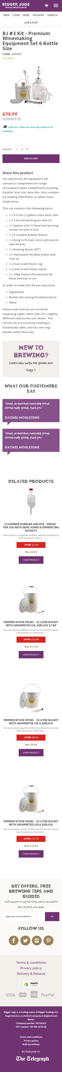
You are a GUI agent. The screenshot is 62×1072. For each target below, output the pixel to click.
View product (31, 560)
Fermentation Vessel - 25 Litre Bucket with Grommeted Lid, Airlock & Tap (31, 624)
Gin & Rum (31, 22)
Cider (16, 15)
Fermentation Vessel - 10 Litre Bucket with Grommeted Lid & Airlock (31, 722)
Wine (26, 15)
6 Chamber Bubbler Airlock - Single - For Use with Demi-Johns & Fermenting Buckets (31, 527)
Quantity (7, 149)
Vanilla (52, 15)
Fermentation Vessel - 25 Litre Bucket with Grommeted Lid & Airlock (31, 823)
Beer (6, 15)
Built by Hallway (31, 1044)
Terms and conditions (31, 1037)
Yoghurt (38, 15)
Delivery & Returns (31, 974)
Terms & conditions (31, 963)
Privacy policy (31, 968)
